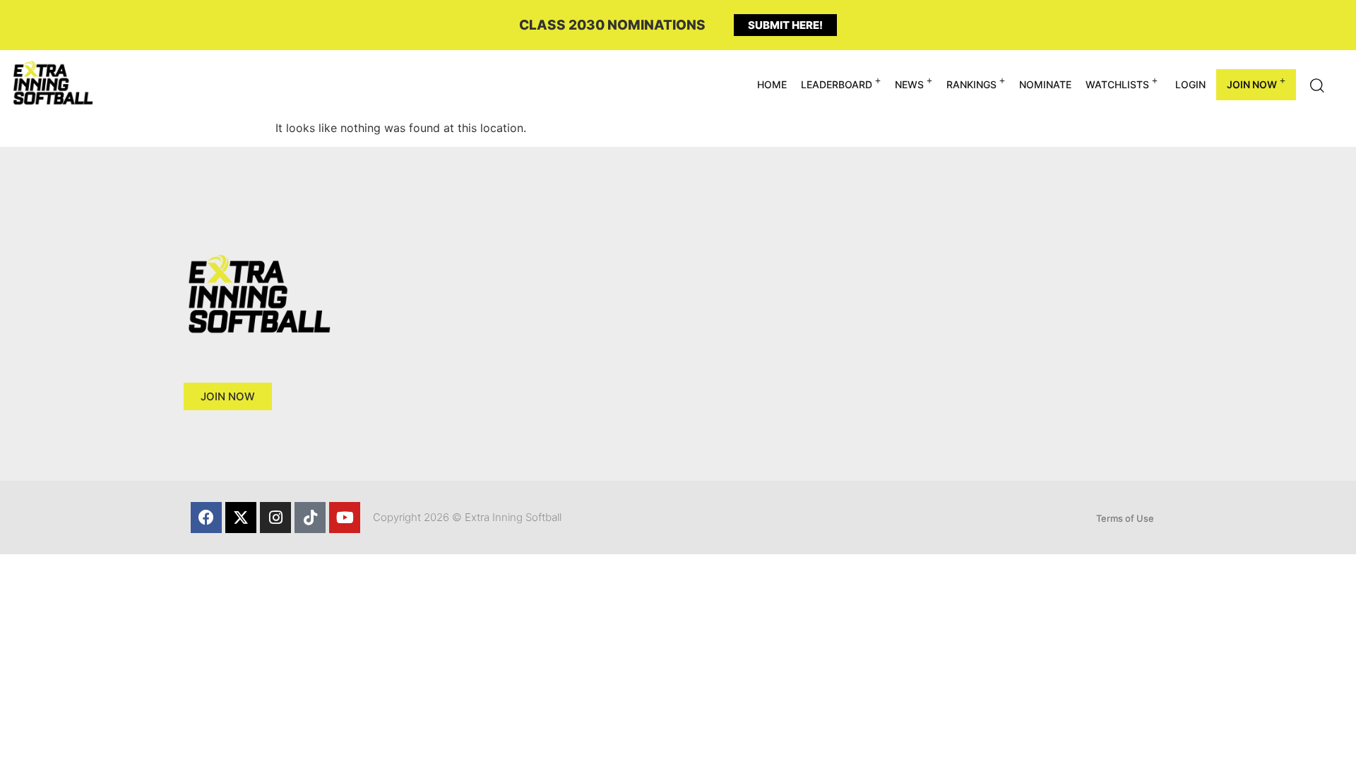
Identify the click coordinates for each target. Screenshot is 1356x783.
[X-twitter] (240, 517)
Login (1190, 84)
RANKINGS (971, 84)
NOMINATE (1045, 84)
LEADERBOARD (836, 84)
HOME (772, 84)
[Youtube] (344, 517)
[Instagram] (275, 517)
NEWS (909, 84)
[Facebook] (206, 517)
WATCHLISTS (1117, 84)
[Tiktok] (310, 517)
